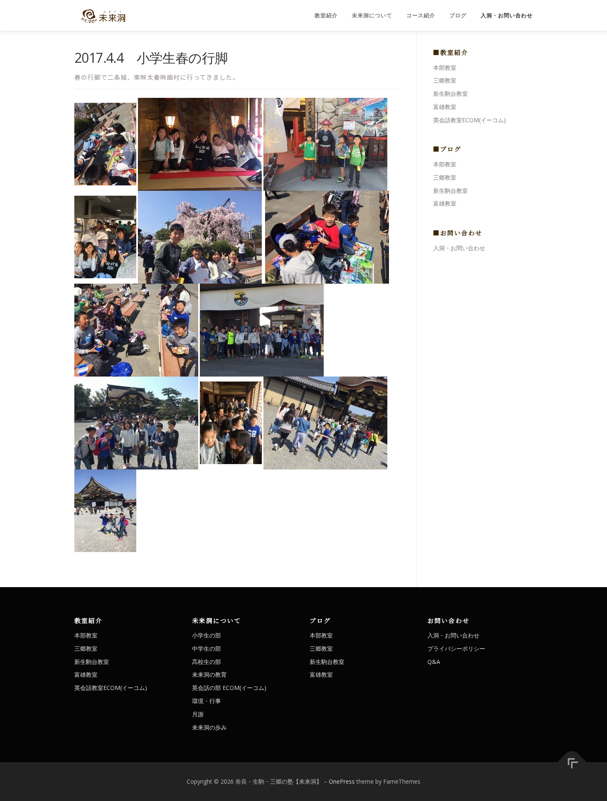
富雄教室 (444, 107)
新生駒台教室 (450, 93)
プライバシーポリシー (456, 648)
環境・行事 (206, 701)
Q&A (433, 662)
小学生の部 (206, 635)
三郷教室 (444, 80)
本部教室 (444, 67)
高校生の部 (206, 662)
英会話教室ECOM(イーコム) (469, 120)
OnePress (342, 781)
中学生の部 (206, 648)
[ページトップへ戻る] (572, 762)
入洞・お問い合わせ (507, 15)
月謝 (198, 714)
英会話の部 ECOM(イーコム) (229, 688)
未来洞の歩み (209, 727)
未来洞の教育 (209, 674)
